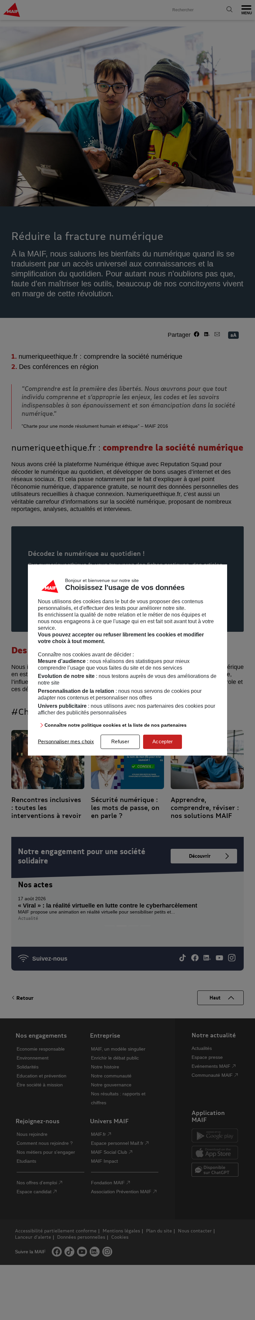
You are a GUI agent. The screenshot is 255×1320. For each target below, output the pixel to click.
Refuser (120, 741)
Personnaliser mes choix (66, 741)
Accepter (162, 741)
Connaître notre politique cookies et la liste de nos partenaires (115, 725)
